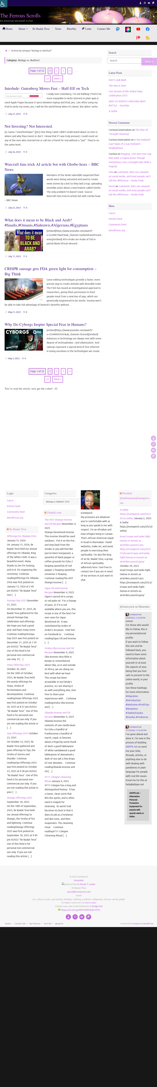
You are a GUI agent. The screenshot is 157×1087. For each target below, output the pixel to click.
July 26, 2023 (14, 152)
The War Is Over (117, 85)
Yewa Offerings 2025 (18, 665)
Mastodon (79, 880)
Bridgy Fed (97, 906)
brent (112, 186)
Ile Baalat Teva (17, 529)
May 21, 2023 (14, 312)
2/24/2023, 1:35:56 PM (135, 618)
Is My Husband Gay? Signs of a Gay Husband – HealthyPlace (129, 144)
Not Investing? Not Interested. (29, 126)
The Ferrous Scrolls (20, 15)
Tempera (136, 923)
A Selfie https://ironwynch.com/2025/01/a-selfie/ (135, 514)
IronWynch (134, 614)
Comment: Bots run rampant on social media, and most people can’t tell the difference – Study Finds (130, 176)
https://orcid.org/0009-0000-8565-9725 (80, 910)
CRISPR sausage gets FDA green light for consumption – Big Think (50, 271)
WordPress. (148, 923)
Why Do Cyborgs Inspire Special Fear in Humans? (45, 324)
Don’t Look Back (117, 80)
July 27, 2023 (14, 114)
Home (8, 923)
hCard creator (90, 902)
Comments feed (117, 224)
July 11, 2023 (14, 256)
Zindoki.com (54, 512)
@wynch (59, 923)
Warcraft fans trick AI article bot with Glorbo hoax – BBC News (52, 167)
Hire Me (48, 923)
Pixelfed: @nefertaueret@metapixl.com (135, 498)
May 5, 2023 (14, 358)
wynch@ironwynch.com (78, 891)
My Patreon (34, 923)
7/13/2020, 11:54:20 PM (136, 730)
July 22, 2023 (14, 207)
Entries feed (115, 218)
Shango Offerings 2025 (19, 797)
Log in (112, 213)
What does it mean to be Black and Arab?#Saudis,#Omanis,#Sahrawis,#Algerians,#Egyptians (46, 222)
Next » (57, 78)
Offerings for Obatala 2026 (21, 536)
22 (47, 78)
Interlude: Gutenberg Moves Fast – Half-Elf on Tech (47, 88)
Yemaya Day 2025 (16, 600)
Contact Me (20, 923)
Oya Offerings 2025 (17, 733)
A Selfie (113, 111)
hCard (67, 902)
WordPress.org (117, 230)
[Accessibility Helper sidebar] (3, 3)
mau (111, 172)
